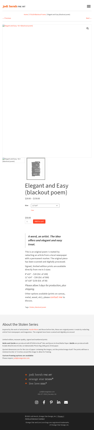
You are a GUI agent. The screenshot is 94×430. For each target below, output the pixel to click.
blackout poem (40, 307)
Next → (89, 18)
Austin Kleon (33, 329)
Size (26, 205)
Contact (42, 419)
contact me (56, 297)
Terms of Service (31, 419)
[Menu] (89, 6)
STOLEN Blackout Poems (37, 14)
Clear (32, 210)
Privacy (60, 416)
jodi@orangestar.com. (22, 358)
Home (26, 14)
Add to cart (39, 221)
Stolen (31, 307)
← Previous (6, 18)
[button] (87, 28)
